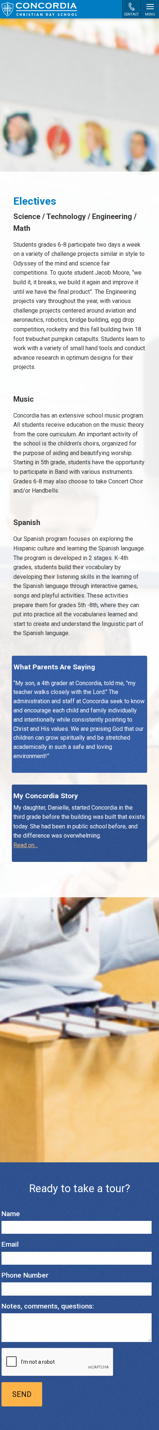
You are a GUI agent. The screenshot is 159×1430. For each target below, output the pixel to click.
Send (21, 1394)
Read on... (25, 845)
